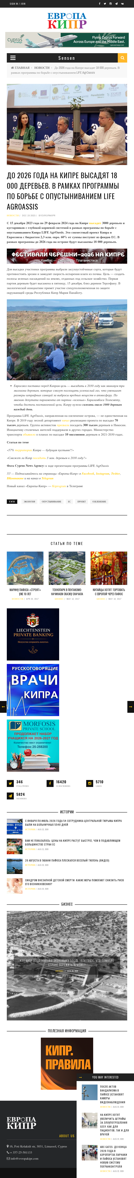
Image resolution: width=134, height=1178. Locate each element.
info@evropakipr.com (24, 1158)
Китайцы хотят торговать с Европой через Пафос (109, 592)
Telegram (48, 478)
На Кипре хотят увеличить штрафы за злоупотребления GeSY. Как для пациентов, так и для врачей (114, 1124)
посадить (39, 458)
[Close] (80, 1077)
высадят (95, 223)
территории (23, 450)
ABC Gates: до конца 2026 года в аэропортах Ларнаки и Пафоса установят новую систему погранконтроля (113, 1156)
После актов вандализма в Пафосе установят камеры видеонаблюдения (112, 1094)
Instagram (102, 473)
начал (65, 420)
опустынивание (51, 501)
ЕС (69, 501)
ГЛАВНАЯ (22, 67)
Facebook (88, 473)
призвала (63, 425)
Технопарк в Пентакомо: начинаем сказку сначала (67, 592)
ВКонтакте (15, 478)
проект (81, 501)
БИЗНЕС (59, 599)
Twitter (115, 473)
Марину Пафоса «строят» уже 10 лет (25, 592)
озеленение (99, 501)
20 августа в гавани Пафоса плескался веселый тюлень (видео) (67, 860)
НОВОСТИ (42, 67)
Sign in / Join (17, 3)
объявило (29, 434)
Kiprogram (59, 486)
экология (29, 501)
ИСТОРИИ (30, 829)
